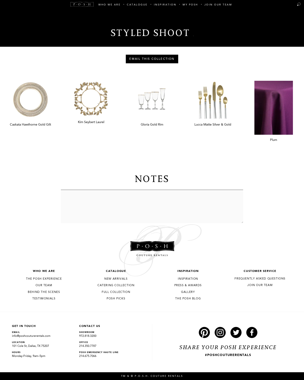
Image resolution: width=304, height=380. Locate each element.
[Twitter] (236, 332)
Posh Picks (116, 298)
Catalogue (116, 271)
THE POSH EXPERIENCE (44, 279)
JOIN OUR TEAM (260, 285)
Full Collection (116, 292)
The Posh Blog (188, 298)
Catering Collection (115, 285)
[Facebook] (251, 332)
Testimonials (43, 298)
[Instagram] (220, 332)
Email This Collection (152, 59)
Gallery (188, 292)
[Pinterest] (204, 332)
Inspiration (188, 271)
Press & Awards (188, 285)
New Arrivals (116, 279)
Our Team (44, 285)
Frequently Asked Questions (260, 278)
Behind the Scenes (44, 292)
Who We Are (44, 271)
